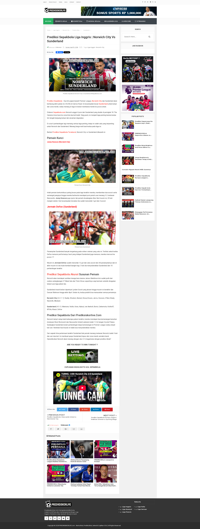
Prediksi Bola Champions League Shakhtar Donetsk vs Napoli (57, 460)
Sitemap (72, 2)
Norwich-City (100, 47)
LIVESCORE (126, 21)
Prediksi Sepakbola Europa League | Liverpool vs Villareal (143, 177)
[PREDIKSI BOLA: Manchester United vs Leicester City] (58, 473)
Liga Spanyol (127, 509)
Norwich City (97, 101)
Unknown (64, 425)
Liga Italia (141, 506)
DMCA (65, 2)
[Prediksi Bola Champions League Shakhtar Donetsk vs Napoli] (58, 449)
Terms (60, 2)
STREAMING (141, 21)
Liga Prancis (126, 512)
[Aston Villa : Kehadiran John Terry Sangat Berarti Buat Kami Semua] (105, 473)
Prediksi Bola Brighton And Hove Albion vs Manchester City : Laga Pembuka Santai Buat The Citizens (143, 146)
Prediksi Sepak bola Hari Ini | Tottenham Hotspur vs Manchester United (144, 189)
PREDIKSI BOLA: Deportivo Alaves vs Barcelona (142, 134)
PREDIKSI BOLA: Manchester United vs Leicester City (56, 485)
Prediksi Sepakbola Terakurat (64, 132)
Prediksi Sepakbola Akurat (62, 274)
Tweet (63, 409)
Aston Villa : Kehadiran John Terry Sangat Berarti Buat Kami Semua (105, 485)
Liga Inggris (126, 506)
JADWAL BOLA (93, 21)
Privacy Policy (53, 2)
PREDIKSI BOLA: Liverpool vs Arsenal (104, 460)
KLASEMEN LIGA (112, 21)
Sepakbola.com (59, 112)
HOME (49, 21)
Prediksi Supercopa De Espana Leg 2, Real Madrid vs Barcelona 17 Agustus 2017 (143, 122)
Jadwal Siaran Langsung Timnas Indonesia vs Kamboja (144, 201)
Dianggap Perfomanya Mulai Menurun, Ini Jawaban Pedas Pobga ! (144, 213)
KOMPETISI (77, 21)
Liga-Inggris (91, 47)
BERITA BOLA (62, 21)
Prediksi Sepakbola (54, 101)
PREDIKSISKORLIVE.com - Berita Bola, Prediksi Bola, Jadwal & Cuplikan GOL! (83, 525)
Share (74, 409)
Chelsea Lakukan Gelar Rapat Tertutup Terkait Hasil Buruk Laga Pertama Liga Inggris (81, 485)
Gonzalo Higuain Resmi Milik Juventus (136, 169)
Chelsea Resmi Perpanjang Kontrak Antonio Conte (80, 460)
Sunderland (103, 104)
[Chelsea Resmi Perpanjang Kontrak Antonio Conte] (82, 449)
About (45, 2)
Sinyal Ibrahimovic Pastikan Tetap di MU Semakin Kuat (143, 158)
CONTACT (78, 2)
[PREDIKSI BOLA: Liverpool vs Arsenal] (105, 449)
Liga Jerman (142, 509)
